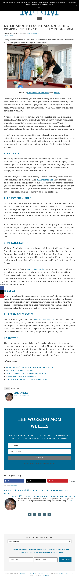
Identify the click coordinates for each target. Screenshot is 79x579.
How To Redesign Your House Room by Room (26, 373)
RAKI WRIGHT (21, 393)
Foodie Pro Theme (27, 574)
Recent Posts (15, 388)
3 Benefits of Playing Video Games (21, 376)
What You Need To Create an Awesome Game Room (29, 367)
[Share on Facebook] (2, 288)
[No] (76, 5)
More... (71, 500)
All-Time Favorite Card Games (19, 370)
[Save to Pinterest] (2, 296)
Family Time (13, 485)
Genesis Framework (65, 574)
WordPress (44, 576)
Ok (39, 7)
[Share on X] (2, 292)
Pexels (57, 93)
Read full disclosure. (33, 33)
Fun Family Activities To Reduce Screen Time (26, 379)
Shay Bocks (41, 574)
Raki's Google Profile (21, 396)
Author (7, 388)
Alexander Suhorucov (38, 93)
